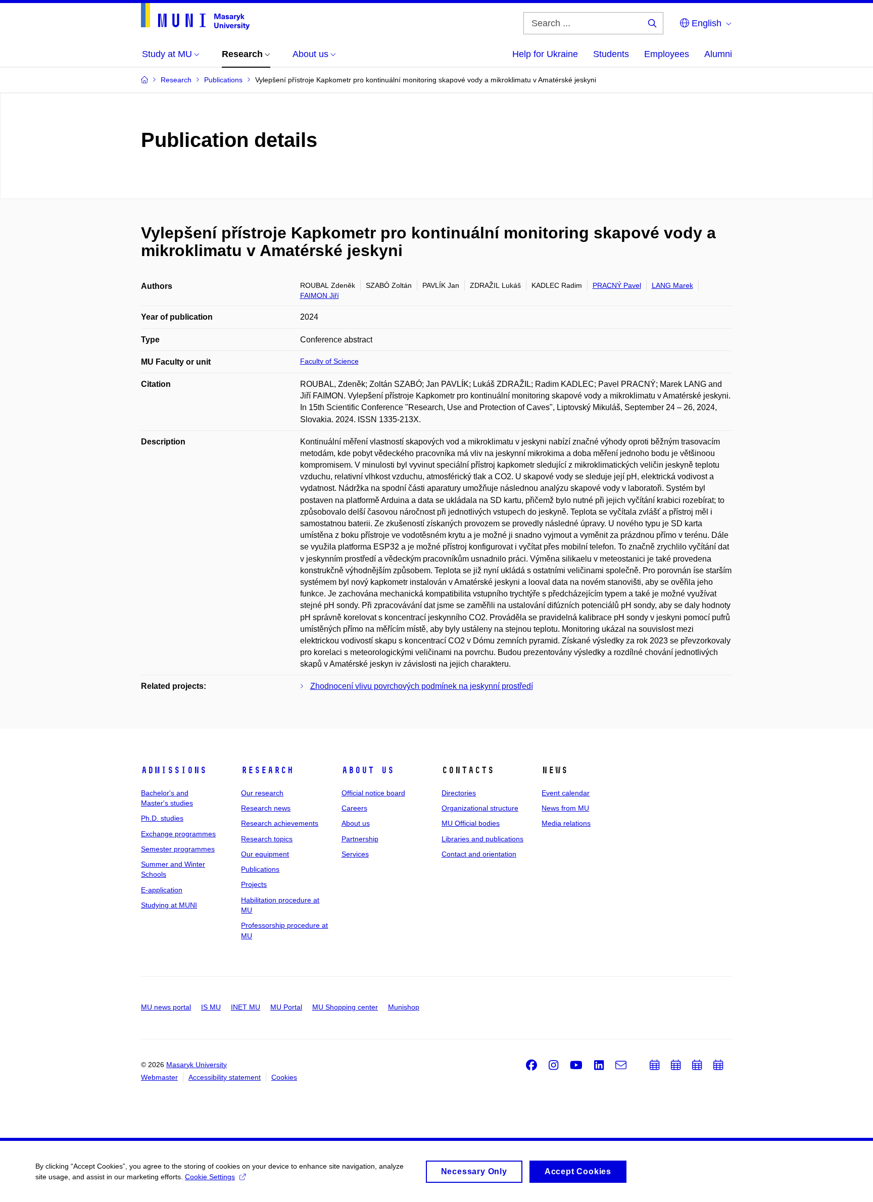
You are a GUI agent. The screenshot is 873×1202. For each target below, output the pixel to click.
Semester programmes (178, 849)
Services (355, 854)
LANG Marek (672, 285)
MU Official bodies (471, 823)
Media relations (566, 823)
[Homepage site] (195, 16)
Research (267, 770)
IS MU (211, 1007)
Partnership (360, 839)
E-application (161, 890)
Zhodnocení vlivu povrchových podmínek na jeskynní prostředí (421, 686)
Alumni (718, 54)
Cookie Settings (210, 1177)
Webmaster (159, 1077)
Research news (265, 808)
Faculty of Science (329, 361)
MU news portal (166, 1007)
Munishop (403, 1007)
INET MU (245, 1007)
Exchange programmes (178, 834)
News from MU (565, 808)
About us (368, 770)
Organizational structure (480, 808)
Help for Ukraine (545, 54)
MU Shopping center (345, 1007)
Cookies (284, 1077)
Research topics (267, 839)
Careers (354, 808)
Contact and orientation (479, 854)
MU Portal (286, 1007)
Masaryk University (196, 1065)
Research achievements (279, 823)
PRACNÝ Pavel (617, 285)
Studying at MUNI (169, 905)
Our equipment (265, 854)
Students (611, 54)
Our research (262, 793)
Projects (254, 884)
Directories (459, 793)
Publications (260, 869)
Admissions (174, 770)
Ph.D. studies (162, 818)
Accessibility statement (224, 1077)
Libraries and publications (482, 839)
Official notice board (373, 793)
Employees (666, 54)
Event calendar (566, 793)
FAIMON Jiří (319, 295)
